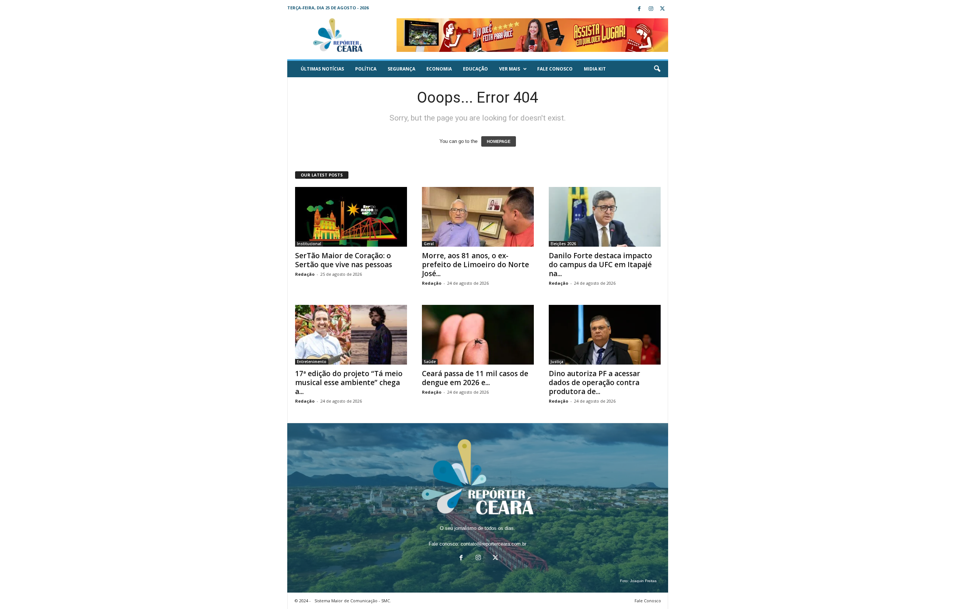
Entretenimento (311, 361)
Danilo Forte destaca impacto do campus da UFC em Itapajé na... (600, 264)
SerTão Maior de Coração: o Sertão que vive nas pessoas (343, 260)
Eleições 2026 (563, 243)
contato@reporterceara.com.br (493, 544)
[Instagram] (650, 9)
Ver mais (509, 69)
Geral (429, 243)
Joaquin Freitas (643, 581)
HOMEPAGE (498, 141)
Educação (475, 69)
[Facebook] (639, 9)
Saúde (430, 361)
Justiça (557, 361)
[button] (657, 69)
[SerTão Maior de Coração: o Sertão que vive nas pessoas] (351, 217)
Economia (439, 69)
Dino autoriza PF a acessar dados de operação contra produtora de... (594, 382)
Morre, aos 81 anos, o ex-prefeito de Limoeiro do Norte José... (475, 264)
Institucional (309, 243)
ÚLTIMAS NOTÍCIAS (322, 69)
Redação (304, 274)
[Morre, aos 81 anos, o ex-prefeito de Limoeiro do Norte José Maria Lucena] (478, 217)
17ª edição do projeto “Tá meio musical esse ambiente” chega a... (349, 382)
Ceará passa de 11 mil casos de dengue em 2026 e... (475, 378)
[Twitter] (662, 9)
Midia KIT (595, 69)
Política (365, 69)
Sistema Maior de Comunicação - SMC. (352, 600)
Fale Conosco (555, 69)
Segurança (401, 69)
